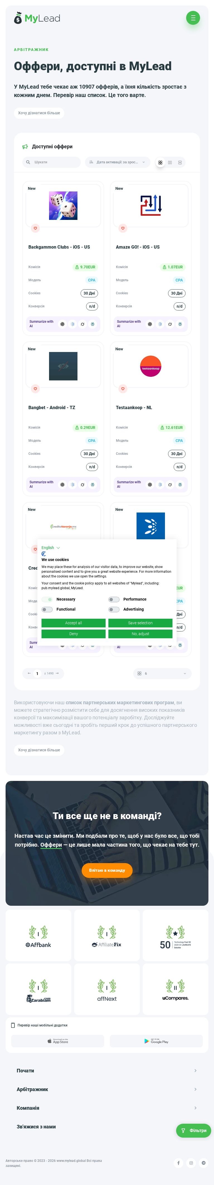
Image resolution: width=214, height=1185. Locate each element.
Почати (25, 1071)
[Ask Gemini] (72, 324)
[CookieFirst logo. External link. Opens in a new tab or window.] (44, 553)
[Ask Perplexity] (92, 324)
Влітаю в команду (107, 870)
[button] (51, 548)
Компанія (28, 1108)
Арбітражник (31, 49)
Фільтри (198, 1130)
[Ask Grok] (82, 324)
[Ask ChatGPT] (62, 324)
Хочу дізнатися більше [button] (39, 113)
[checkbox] (47, 599)
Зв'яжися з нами (36, 1127)
